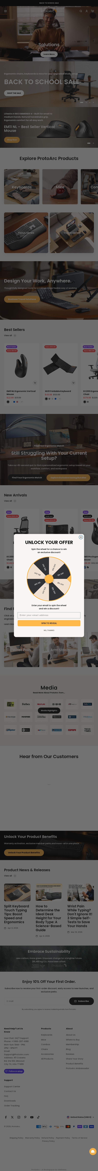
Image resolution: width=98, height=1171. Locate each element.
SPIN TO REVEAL (49, 623)
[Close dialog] (81, 537)
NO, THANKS (49, 630)
